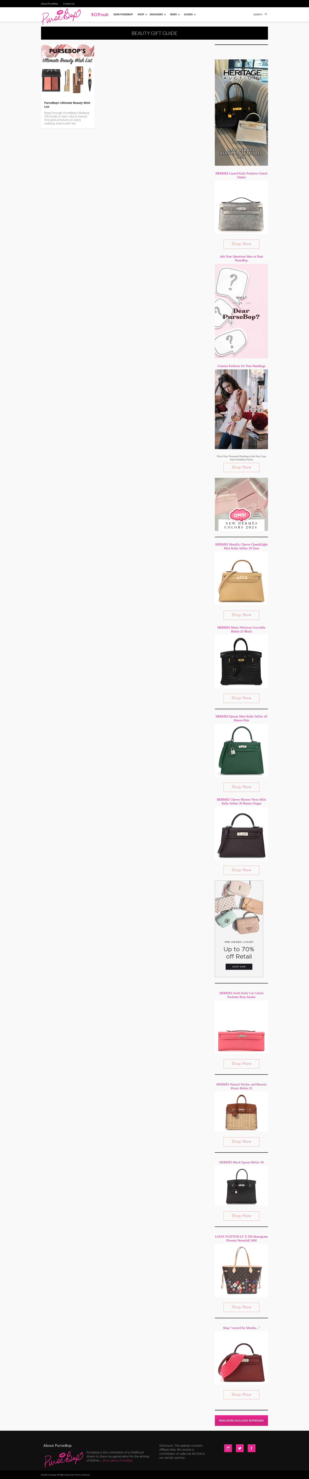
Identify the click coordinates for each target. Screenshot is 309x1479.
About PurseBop (49, 3)
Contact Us (69, 3)
